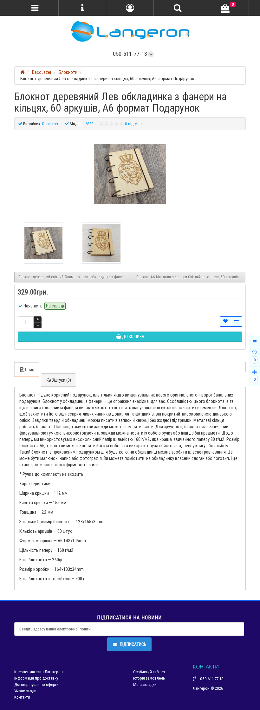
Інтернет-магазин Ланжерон (38, 671)
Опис (29, 369)
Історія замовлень (149, 678)
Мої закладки (145, 684)
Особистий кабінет (149, 671)
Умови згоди (25, 691)
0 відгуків (133, 123)
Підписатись (133, 644)
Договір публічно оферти (36, 684)
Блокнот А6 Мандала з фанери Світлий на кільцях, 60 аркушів (187, 276)
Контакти (22, 697)
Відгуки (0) (61, 380)
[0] (225, 8)
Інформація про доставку (36, 678)
